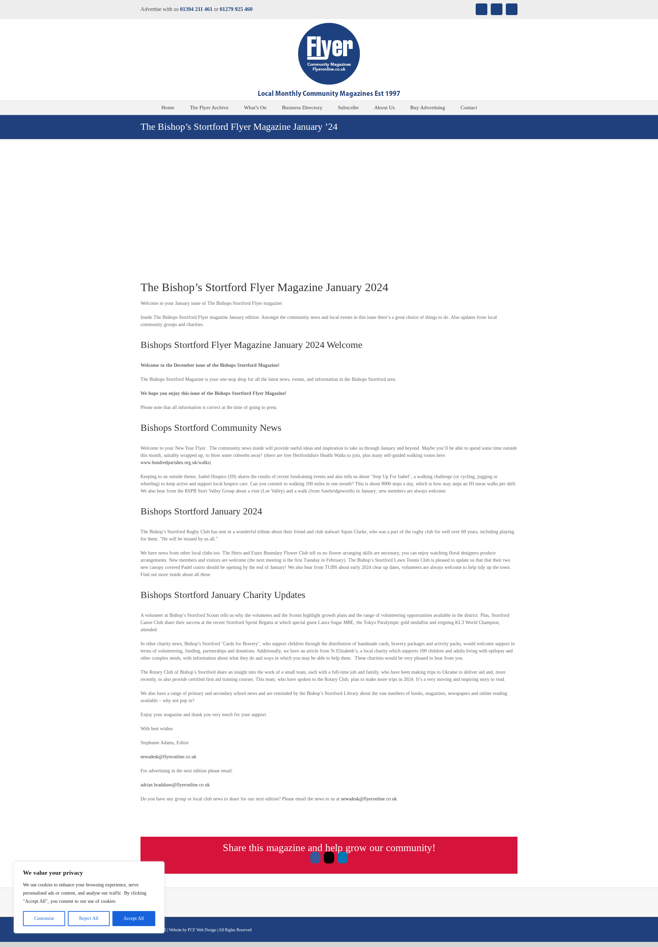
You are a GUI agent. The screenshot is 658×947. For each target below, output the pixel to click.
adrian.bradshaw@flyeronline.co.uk (175, 784)
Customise (44, 918)
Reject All (88, 918)
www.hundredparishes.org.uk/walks (175, 462)
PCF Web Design (202, 929)
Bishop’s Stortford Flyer (218, 287)
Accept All (133, 918)
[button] (494, 107)
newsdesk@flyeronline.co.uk (168, 756)
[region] (89, 897)
